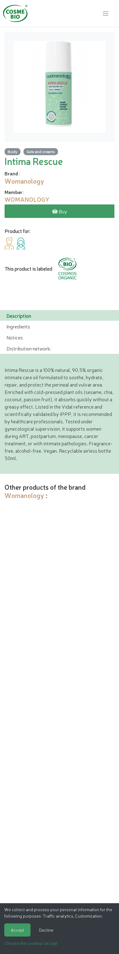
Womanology (24, 495)
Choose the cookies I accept (31, 943)
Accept (17, 930)
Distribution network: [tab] (28, 348)
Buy (62, 211)
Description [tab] (18, 315)
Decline (46, 930)
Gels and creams (41, 151)
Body (12, 151)
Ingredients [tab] (18, 326)
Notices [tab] (14, 337)
